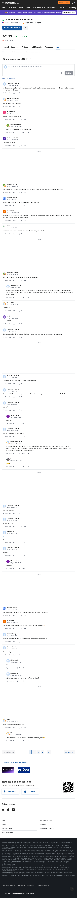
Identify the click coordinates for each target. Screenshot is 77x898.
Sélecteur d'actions (16, 8)
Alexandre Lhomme (13, 272)
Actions (4, 8)
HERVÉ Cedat (11, 111)
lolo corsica (14, 673)
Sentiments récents (18, 52)
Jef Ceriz (10, 226)
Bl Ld (8, 720)
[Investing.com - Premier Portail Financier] (12, 3)
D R (11, 458)
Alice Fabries (11, 211)
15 (49, 752)
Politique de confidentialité (26, 885)
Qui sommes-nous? (46, 820)
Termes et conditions (8, 885)
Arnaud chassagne (13, 98)
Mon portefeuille (7, 828)
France (27, 8)
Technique (49, 47)
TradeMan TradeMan (13, 83)
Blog (3, 820)
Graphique (15, 47)
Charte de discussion (8, 78)
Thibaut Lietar (14, 415)
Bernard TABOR (12, 197)
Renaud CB (10, 303)
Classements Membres (33, 52)
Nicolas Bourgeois (13, 634)
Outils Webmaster (7, 832)
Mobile (4, 824)
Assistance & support (47, 828)
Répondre (8, 93)
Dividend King (14, 660)
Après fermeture (52, 8)
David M (9, 316)
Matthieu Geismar (16, 441)
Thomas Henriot (15, 285)
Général (5, 47)
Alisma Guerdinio (12, 138)
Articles (25, 47)
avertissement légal (43, 885)
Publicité (43, 824)
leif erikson (10, 531)
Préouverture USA (38, 8)
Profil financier (36, 47)
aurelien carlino (15, 124)
